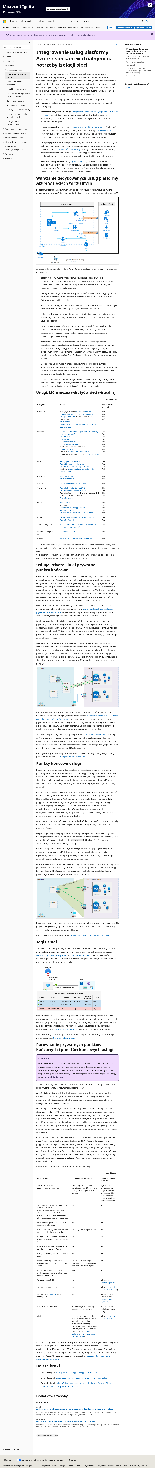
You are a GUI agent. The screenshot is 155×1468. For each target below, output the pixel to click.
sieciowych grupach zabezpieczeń (51, 955)
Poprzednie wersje (49, 1466)
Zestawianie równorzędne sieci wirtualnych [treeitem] (17, 115)
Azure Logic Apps (67, 510)
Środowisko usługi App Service (72, 508)
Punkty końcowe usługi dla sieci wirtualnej (90, 935)
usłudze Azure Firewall (81, 955)
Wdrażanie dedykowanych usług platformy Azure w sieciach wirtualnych (137, 51)
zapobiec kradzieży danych (94, 734)
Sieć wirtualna (64, 44)
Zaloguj (149, 21)
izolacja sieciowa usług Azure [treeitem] (16, 76)
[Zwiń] (30, 42)
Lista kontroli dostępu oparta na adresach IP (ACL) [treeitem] (18, 95)
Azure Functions (66, 498)
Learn (39, 44)
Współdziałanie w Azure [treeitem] (16, 89)
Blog (62, 1466)
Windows (88, 411)
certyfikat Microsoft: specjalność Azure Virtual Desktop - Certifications (65, 1421)
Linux (78, 411)
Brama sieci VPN (66, 449)
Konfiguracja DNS (108, 1282)
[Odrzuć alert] (150, 5)
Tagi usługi (130, 65)
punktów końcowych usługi (68, 149)
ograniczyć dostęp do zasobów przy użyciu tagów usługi (82, 1378)
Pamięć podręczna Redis (70, 461)
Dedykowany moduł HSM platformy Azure (77, 517)
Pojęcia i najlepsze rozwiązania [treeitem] (14, 83)
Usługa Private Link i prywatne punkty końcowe (138, 57)
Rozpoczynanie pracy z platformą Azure (134, 27)
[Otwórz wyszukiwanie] (142, 21)
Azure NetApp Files (67, 520)
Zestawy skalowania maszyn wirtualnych (76, 414)
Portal (111, 27)
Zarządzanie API (66, 502)
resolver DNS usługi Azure (78, 452)
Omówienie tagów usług (64, 1038)
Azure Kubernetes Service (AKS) (72, 488)
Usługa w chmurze (67, 417)
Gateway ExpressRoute (69, 444)
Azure (46, 44)
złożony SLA (51, 1294)
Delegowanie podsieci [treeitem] (16, 101)
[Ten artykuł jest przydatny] (126, 88)
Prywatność (89, 1466)
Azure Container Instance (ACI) (72, 490)
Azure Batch (65, 422)
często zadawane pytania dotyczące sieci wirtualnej (83, 1334)
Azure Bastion (65, 436)
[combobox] (16, 47)
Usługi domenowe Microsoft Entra (74, 483)
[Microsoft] (4, 21)
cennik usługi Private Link (108, 1288)
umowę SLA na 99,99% (106, 1300)
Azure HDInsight (66, 476)
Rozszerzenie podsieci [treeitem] (16, 105)
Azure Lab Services (67, 531)
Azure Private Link (103, 130)
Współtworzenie (75, 1466)
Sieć (53, 44)
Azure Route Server (68, 441)
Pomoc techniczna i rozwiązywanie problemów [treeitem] (15, 148)
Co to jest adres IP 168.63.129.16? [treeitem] (14, 123)
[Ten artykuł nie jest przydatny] (129, 88)
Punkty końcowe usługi (135, 62)
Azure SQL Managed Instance (72, 464)
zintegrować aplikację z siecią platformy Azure (77, 1372)
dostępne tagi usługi (64, 1029)
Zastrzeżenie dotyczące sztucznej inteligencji (21, 1466)
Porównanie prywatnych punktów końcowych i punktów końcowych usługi (138, 70)
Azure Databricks (67, 479)
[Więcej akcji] (117, 45)
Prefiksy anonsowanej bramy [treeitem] (18, 110)
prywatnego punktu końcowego (88, 127)
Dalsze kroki (131, 76)
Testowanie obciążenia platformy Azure (76, 539)
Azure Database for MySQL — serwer (75, 466)
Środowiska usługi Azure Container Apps (76, 513)
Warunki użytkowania (138, 1466)
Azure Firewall (65, 439)
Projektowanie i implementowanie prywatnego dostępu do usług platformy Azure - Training (74, 1409)
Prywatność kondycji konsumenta (111, 1466)
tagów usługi (76, 161)
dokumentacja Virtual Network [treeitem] (17, 52)
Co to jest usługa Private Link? (72, 756)
